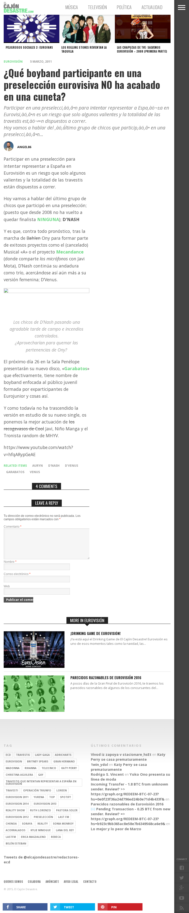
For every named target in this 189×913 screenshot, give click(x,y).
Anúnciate (52, 882)
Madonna (12, 768)
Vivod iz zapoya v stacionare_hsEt (121, 754)
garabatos (15, 472)
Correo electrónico (17, 574)
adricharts (63, 755)
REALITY (42, 823)
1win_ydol (99, 764)
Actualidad (152, 7)
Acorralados (15, 830)
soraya (27, 823)
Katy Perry (69, 768)
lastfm (11, 837)
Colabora (34, 882)
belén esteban (16, 843)
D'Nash (54, 466)
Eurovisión (13, 61)
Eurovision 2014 (17, 803)
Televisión (97, 7)
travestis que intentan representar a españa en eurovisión (41, 783)
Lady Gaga (42, 755)
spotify (65, 797)
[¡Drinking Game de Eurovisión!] (34, 666)
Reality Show (15, 810)
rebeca (56, 837)
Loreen (61, 790)
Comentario (12, 526)
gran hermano (64, 761)
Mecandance (70, 252)
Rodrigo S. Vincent (107, 774)
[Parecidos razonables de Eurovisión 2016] (34, 710)
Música (71, 7)
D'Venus (71, 466)
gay (40, 774)
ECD (8, 755)
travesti (12, 790)
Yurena (39, 797)
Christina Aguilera (19, 774)
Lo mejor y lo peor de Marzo (116, 829)
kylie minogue (41, 830)
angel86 (24, 147)
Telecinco (49, 768)
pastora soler (67, 810)
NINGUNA (47, 219)
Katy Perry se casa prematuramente (128, 757)
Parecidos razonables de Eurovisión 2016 (105, 677)
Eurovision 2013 (45, 803)
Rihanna (30, 768)
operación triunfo (37, 790)
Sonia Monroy (63, 823)
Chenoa (11, 823)
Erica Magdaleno (33, 837)
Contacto (89, 882)
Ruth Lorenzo (40, 810)
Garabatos (75, 368)
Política (124, 7)
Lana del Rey (65, 830)
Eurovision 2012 (17, 817)
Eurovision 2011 (17, 797)
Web (7, 586)
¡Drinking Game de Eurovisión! (95, 633)
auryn (37, 466)
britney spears (37, 761)
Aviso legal (71, 882)
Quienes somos (13, 882)
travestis (23, 755)
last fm (63, 817)
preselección (43, 817)
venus (35, 472)
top (52, 797)
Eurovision (14, 761)
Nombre (10, 561)
